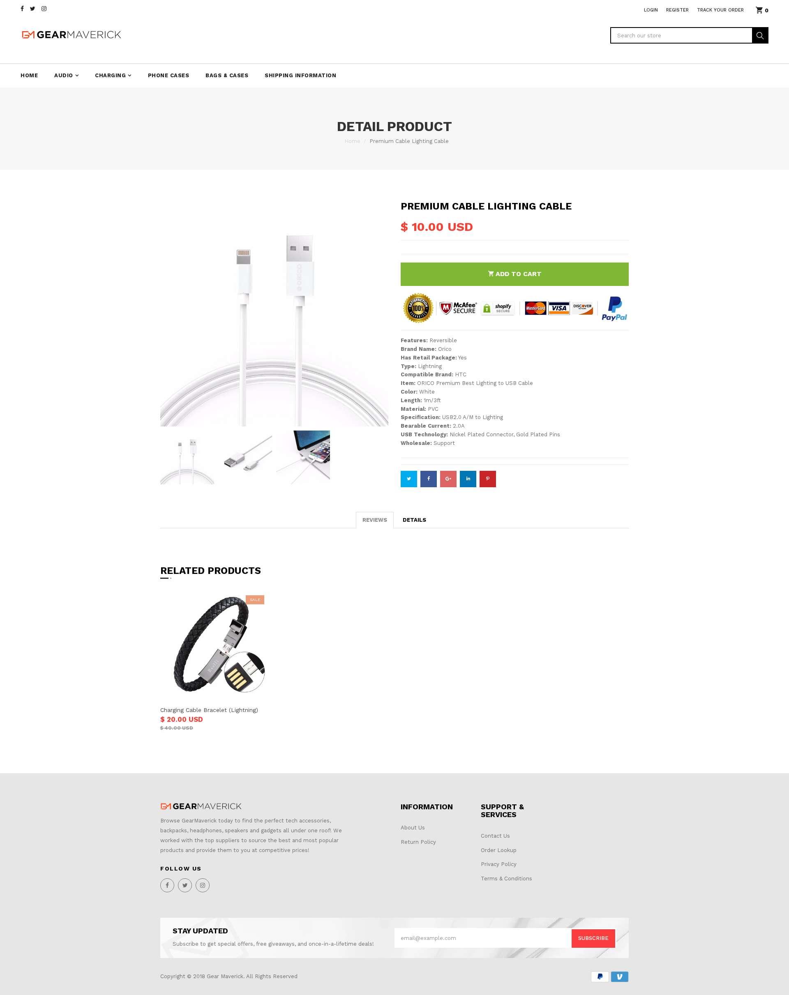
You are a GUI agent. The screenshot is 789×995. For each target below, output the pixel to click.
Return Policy (418, 842)
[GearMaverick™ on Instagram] (44, 8)
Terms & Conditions (506, 878)
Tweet (409, 479)
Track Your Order (720, 10)
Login (651, 10)
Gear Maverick (225, 976)
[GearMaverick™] (201, 806)
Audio (63, 75)
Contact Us (495, 836)
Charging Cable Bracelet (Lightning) (209, 710)
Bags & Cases (226, 75)
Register (677, 10)
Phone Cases (168, 75)
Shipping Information (300, 75)
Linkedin (468, 479)
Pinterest (488, 479)
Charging (110, 75)
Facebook (428, 479)
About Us (413, 828)
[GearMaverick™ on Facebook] (22, 8)
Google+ (448, 479)
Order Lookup (499, 850)
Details (414, 520)
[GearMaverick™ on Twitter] (32, 8)
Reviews (374, 520)
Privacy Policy (499, 864)
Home (29, 75)
